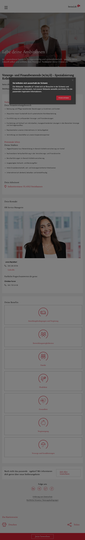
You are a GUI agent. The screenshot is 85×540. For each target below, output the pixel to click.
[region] (42, 91)
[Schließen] (72, 80)
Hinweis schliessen (64, 97)
